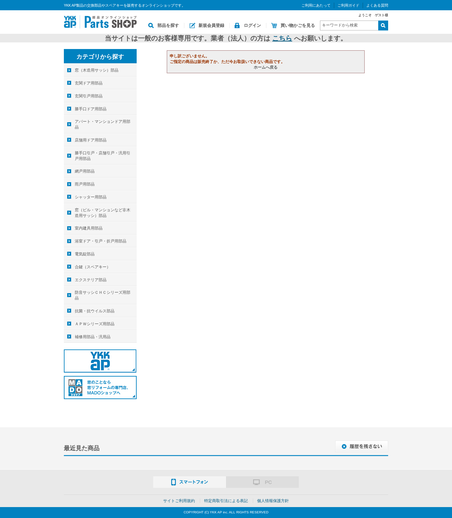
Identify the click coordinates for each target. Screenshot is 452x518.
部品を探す (168, 25)
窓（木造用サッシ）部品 (96, 70)
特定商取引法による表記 (226, 500)
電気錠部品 (85, 254)
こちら (282, 38)
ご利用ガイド (348, 5)
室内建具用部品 (89, 228)
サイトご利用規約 (179, 500)
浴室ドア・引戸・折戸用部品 (100, 241)
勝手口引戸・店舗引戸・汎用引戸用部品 (102, 156)
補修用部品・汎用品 (93, 337)
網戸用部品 (85, 171)
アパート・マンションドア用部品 (102, 124)
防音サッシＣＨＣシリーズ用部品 (102, 295)
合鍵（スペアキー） (93, 267)
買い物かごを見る (298, 25)
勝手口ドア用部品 (91, 109)
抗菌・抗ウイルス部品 (94, 311)
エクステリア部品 (91, 280)
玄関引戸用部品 (89, 96)
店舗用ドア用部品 (91, 140)
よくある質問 (377, 5)
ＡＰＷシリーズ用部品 (94, 324)
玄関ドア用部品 (89, 83)
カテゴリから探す (100, 56)
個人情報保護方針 (273, 500)
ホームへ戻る (266, 67)
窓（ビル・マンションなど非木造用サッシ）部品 (102, 213)
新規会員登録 (211, 25)
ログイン (252, 25)
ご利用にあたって (316, 5)
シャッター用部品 (91, 197)
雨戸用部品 (85, 184)
